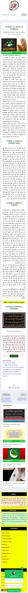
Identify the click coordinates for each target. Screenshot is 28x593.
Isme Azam (4, 556)
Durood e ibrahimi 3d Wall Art (11, 371)
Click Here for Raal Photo (14, 331)
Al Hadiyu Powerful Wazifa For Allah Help (14, 483)
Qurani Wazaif (5, 550)
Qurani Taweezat (6, 535)
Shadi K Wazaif (5, 547)
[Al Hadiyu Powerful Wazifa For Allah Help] (14, 474)
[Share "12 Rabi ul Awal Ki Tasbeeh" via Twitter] (12, 387)
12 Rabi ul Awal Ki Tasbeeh (10, 365)
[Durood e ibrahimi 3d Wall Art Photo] (14, 435)
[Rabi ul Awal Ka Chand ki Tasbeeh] (14, 455)
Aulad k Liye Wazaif (6, 541)
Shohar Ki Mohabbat (7, 538)
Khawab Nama (5, 559)
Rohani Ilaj (4, 544)
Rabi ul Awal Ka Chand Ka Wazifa (12, 374)
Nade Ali (5, 376)
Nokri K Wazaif (5, 533)
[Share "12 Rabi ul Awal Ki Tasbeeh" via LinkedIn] (18, 387)
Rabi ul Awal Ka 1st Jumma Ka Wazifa (13, 367)
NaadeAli (12, 32)
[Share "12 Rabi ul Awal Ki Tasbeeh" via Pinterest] (15, 387)
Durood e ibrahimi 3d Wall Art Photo (12, 444)
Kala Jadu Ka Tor (6, 553)
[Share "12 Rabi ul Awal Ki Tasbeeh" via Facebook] (9, 387)
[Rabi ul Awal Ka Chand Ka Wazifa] (14, 415)
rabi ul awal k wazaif (14, 34)
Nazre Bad (4, 562)
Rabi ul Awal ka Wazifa (17, 302)
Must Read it (14, 356)
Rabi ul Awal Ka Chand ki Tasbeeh (12, 369)
